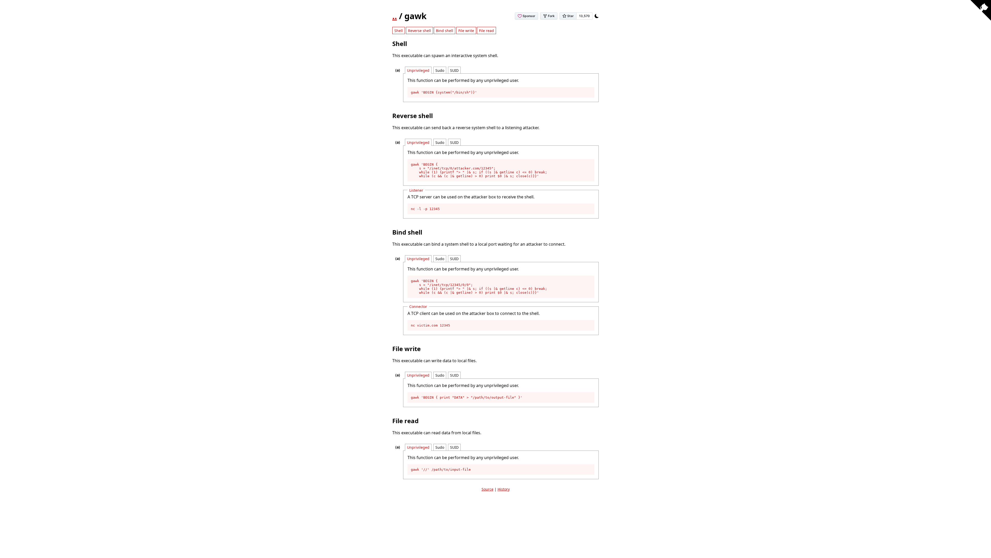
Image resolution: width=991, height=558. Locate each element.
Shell (398, 30)
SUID (454, 70)
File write (466, 30)
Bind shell (444, 30)
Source (487, 489)
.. (394, 15)
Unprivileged (418, 70)
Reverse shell (419, 30)
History (504, 489)
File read (486, 30)
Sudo (439, 70)
